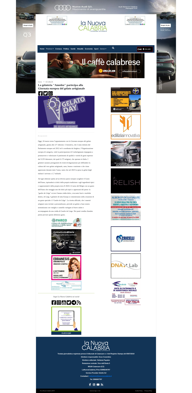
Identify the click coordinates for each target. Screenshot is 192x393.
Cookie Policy (138, 391)
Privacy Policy (148, 391)
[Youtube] (98, 385)
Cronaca (58, 49)
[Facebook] (90, 385)
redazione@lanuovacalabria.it (100, 376)
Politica (66, 49)
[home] (93, 25)
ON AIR (147, 49)
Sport (96, 49)
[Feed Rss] (102, 385)
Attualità (80, 49)
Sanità (73, 49)
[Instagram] (94, 385)
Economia (89, 49)
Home (42, 49)
